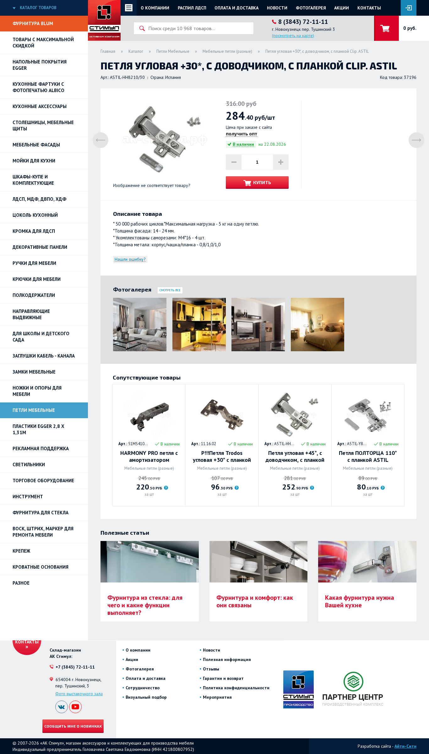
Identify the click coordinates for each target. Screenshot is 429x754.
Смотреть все (170, 290)
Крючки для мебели (37, 279)
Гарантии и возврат (223, 678)
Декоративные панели (40, 247)
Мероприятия (217, 697)
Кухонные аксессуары (40, 106)
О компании (155, 8)
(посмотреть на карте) (293, 35)
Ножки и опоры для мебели (37, 391)
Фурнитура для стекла (40, 513)
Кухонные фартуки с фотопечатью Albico (38, 87)
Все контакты (27, 639)
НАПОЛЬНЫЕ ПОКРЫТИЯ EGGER (40, 65)
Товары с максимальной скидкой (43, 42)
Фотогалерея (311, 8)
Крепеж (21, 551)
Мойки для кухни (34, 161)
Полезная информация (227, 659)
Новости (277, 8)
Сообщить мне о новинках (73, 726)
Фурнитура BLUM (33, 23)
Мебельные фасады (36, 145)
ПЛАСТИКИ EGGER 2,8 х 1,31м (38, 429)
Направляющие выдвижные (31, 314)
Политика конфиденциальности (236, 688)
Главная (107, 51)
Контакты (369, 8)
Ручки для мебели (34, 263)
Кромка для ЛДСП (34, 231)
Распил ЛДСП (192, 8)
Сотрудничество (143, 688)
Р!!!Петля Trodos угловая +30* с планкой (222, 456)
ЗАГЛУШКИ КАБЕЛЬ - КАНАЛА (44, 356)
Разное (21, 583)
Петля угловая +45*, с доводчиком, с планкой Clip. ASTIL (294, 456)
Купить (262, 182)
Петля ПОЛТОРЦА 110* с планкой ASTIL (368, 456)
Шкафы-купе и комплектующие (33, 180)
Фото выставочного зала (79, 694)
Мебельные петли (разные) (227, 51)
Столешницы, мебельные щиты (43, 125)
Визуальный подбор (146, 697)
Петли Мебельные (34, 410)
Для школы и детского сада (41, 337)
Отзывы (211, 669)
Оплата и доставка (236, 8)
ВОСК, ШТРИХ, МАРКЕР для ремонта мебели (43, 532)
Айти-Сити (405, 746)
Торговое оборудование (43, 481)
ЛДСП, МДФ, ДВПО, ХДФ (39, 199)
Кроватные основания (40, 567)
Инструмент (28, 497)
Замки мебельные (34, 372)
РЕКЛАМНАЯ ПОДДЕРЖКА (41, 448)
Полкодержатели (34, 295)
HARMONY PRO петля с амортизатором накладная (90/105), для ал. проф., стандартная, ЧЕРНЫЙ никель (149, 456)
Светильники (29, 464)
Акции (341, 8)
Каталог (135, 51)
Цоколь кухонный (35, 215)
